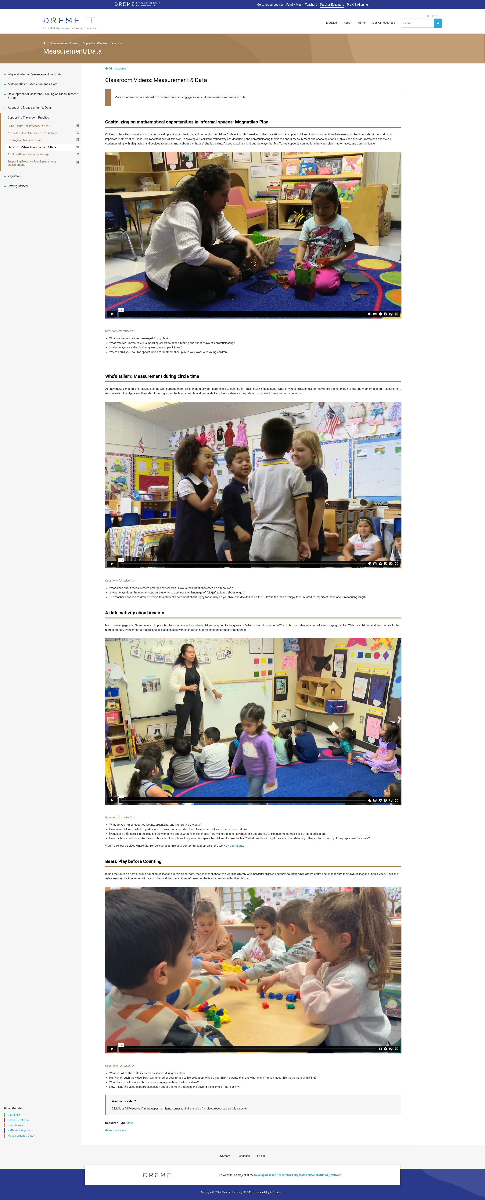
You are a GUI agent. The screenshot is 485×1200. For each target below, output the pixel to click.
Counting (13, 1114)
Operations (14, 1125)
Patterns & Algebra (19, 1130)
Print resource (117, 68)
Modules (331, 22)
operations (236, 845)
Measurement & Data (64, 43)
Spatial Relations (18, 1120)
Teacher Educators (332, 4)
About (347, 22)
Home (362, 22)
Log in (433, 15)
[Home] (71, 20)
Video (130, 1123)
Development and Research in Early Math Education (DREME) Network (297, 1175)
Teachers (311, 4)
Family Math (294, 4)
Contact (225, 1156)
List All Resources (383, 22)
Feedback (244, 1156)
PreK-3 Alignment (358, 4)
